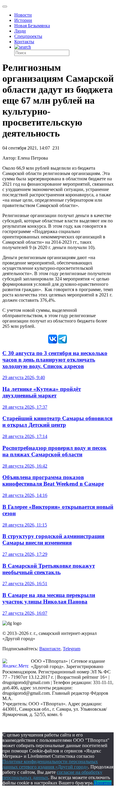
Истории (23, 20)
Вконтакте (49, 648)
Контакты (24, 41)
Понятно (103, 782)
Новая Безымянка (32, 25)
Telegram (71, 648)
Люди (20, 30)
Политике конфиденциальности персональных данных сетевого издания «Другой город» (50, 764)
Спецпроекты (28, 36)
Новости (23, 14)
